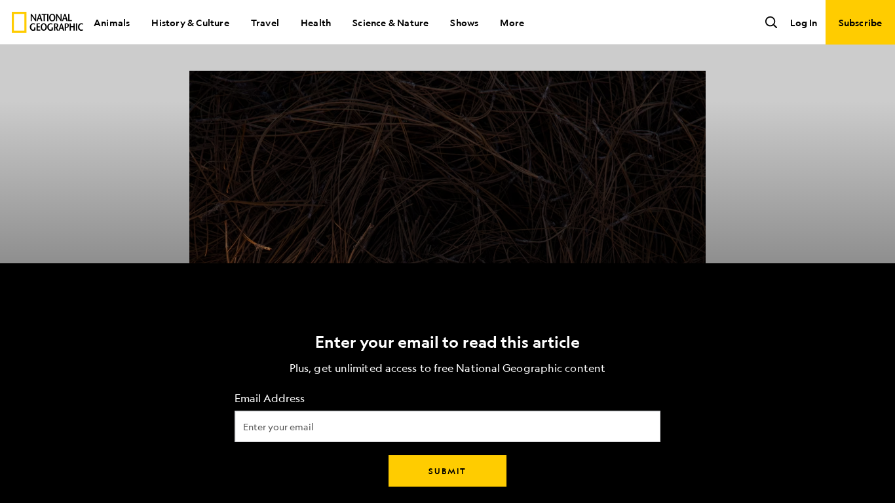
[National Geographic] (47, 22)
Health (316, 22)
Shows (464, 22)
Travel (265, 22)
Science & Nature (390, 22)
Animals (112, 22)
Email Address (270, 398)
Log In (803, 22)
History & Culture (190, 22)
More (512, 22)
